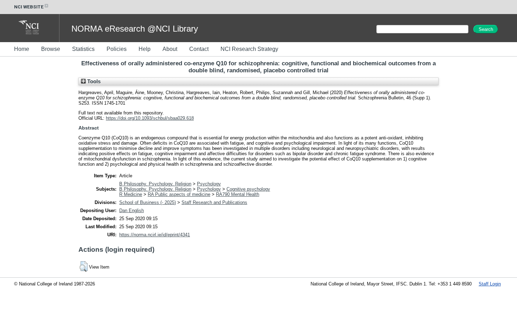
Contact (199, 49)
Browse (50, 49)
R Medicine (130, 194)
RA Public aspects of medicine (179, 194)
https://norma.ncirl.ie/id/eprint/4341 (154, 234)
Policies (117, 49)
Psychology (209, 183)
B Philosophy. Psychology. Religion (155, 183)
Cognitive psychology (248, 189)
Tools (93, 81)
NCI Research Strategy (249, 49)
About (169, 49)
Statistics (83, 49)
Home (21, 49)
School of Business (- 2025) (147, 202)
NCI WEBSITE (29, 6)
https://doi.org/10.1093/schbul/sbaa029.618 (150, 118)
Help (145, 49)
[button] (83, 266)
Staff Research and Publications (214, 202)
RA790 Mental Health (237, 194)
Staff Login (490, 283)
